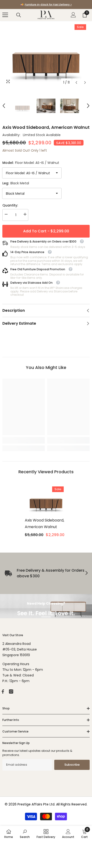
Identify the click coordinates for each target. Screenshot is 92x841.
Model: (30, 162)
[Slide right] (86, 573)
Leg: (15, 183)
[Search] (18, 15)
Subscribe (72, 765)
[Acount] (73, 14)
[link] (23, 440)
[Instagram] (11, 691)
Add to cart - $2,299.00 (46, 231)
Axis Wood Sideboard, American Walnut (44, 524)
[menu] (5, 15)
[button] (76, 82)
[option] (46, 4)
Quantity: (10, 205)
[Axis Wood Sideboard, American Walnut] (46, 499)
